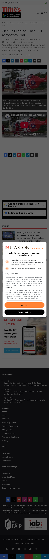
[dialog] (24, 279)
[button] (24, 273)
